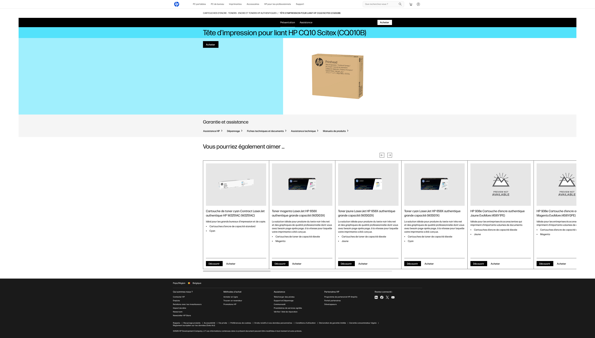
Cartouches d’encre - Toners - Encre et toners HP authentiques (240, 13)
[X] (387, 297)
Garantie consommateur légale (363, 323)
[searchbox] (381, 4)
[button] (382, 155)
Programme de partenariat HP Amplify (340, 297)
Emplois (176, 301)
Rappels (176, 323)
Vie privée (222, 323)
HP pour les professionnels (277, 4)
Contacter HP (179, 297)
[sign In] (418, 4)
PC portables (199, 4)
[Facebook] (381, 297)
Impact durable (179, 308)
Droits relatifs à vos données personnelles (273, 323)
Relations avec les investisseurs (187, 304)
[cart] (411, 4)
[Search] (400, 4)
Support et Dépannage (283, 301)
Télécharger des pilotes (284, 297)
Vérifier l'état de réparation (286, 312)
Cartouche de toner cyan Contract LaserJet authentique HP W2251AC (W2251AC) (235, 213)
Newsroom (177, 312)
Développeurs (330, 304)
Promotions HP (229, 304)
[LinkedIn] (376, 297)
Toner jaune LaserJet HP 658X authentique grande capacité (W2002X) (366, 213)
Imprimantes (235, 4)
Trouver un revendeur (232, 301)
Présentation (287, 22)
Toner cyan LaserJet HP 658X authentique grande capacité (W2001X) (432, 213)
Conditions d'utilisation (305, 323)
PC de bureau (217, 4)
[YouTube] (392, 297)
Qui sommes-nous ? (183, 292)
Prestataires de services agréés (288, 308)
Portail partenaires (332, 301)
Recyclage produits (192, 323)
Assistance (306, 22)
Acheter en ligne (230, 297)
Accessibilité (209, 323)
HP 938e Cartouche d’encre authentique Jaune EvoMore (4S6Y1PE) (497, 213)
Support (300, 4)
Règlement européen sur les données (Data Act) (194, 325)
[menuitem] (199, 4)
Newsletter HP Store (182, 315)
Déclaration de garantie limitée (332, 323)
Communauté (279, 304)
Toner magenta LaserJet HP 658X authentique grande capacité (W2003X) (298, 213)
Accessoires (253, 4)
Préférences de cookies (240, 323)
